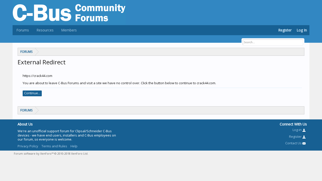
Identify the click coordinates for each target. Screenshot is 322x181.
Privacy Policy (28, 146)
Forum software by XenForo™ (51, 153)
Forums (22, 30)
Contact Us (293, 143)
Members (69, 30)
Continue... (32, 93)
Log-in (297, 129)
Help (73, 146)
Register (285, 30)
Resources (45, 30)
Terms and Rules (54, 146)
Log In (302, 30)
